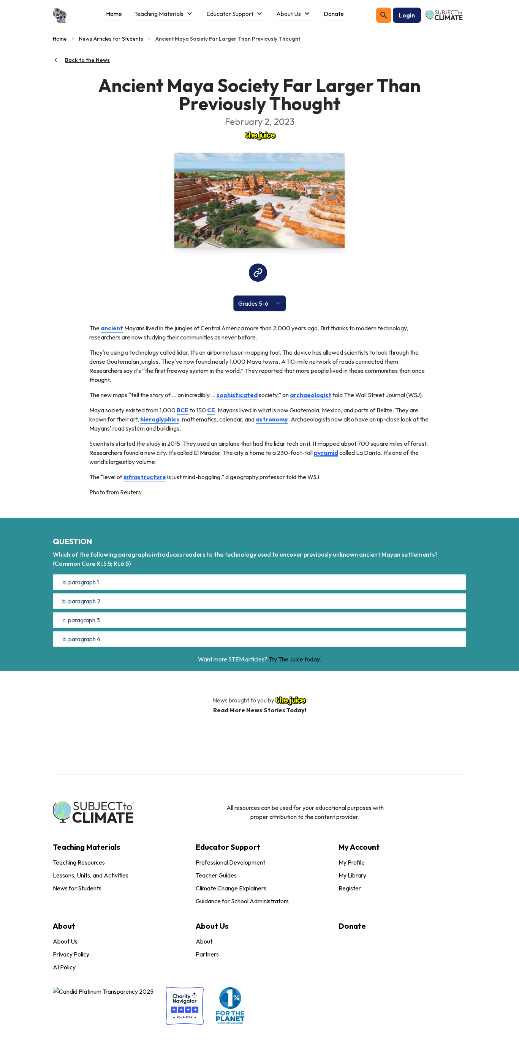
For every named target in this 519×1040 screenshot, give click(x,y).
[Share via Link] (258, 273)
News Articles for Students (111, 38)
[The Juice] (259, 135)
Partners (207, 954)
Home (60, 38)
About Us (65, 941)
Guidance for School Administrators (242, 901)
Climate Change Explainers (231, 888)
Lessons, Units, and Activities (90, 875)
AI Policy (64, 967)
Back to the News (87, 60)
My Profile (352, 862)
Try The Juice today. (295, 659)
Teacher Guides (216, 875)
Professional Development (230, 862)
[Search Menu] (383, 15)
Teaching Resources (79, 862)
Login (407, 15)
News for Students (77, 888)
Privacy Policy (71, 954)
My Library (352, 875)
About (204, 941)
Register (350, 888)
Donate (352, 926)
